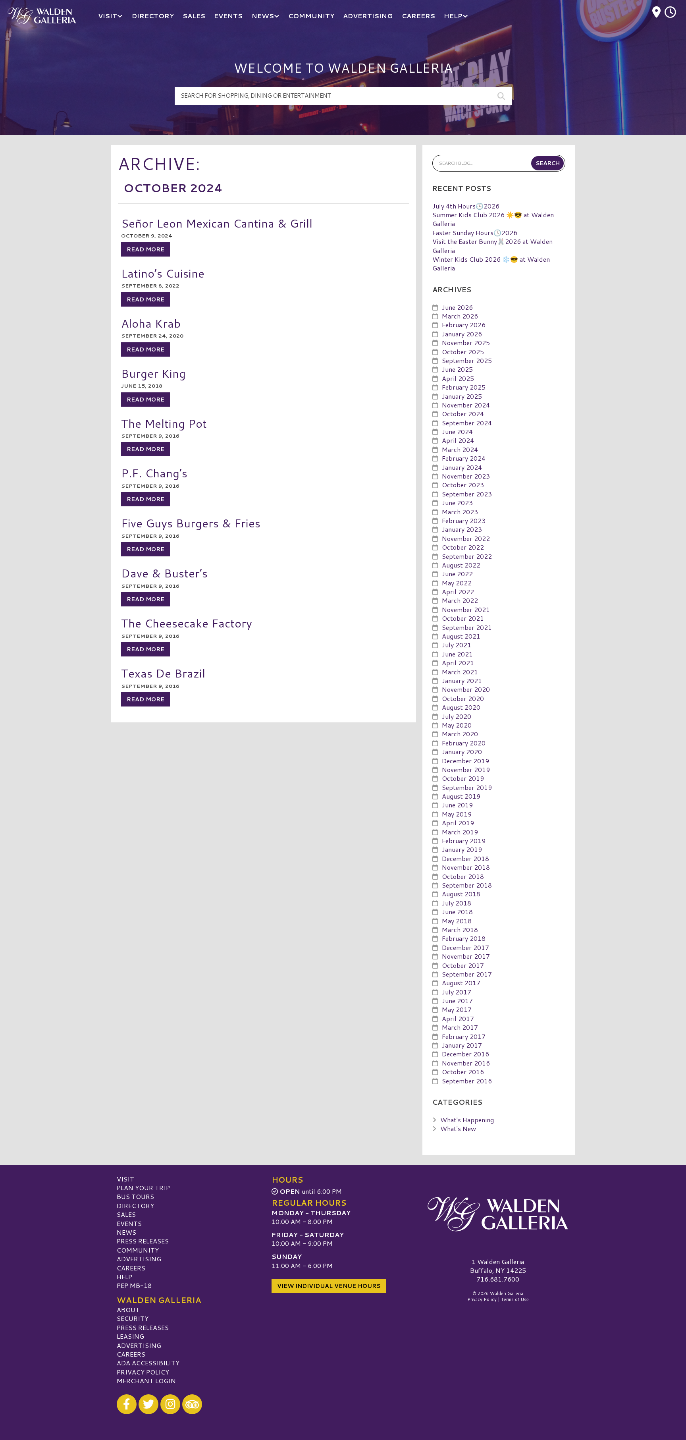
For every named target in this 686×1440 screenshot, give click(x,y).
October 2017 (463, 965)
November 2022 (466, 538)
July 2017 (456, 991)
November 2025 (466, 342)
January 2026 (462, 333)
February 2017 (464, 1036)
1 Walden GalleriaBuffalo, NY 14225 (498, 1266)
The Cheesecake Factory (186, 623)
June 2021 (457, 653)
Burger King (153, 373)
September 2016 (467, 1080)
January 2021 (462, 680)
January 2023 (462, 529)
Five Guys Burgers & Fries (190, 523)
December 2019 (465, 760)
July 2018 (456, 902)
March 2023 (460, 511)
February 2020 (464, 742)
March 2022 (460, 600)
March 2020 (460, 733)
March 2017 (460, 1027)
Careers (131, 1267)
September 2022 (467, 556)
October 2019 (463, 778)
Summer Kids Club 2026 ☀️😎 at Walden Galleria (493, 219)
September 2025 (467, 360)
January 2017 (462, 1045)
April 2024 (458, 440)
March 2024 (460, 449)
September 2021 (467, 627)
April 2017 (458, 1018)
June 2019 (457, 804)
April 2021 (458, 662)
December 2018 (465, 858)
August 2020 (461, 707)
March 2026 (460, 315)
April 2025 (458, 378)
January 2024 (462, 467)
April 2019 (458, 822)
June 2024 (457, 431)
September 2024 (467, 422)
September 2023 (467, 493)
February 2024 (464, 458)
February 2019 (464, 840)
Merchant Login (146, 1380)
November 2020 (466, 689)
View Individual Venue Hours (329, 1286)
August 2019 (461, 796)
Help (124, 1276)
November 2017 (466, 956)
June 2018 (457, 911)
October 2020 (463, 698)
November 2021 (466, 609)
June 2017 (457, 1000)
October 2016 (463, 1071)
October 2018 (463, 876)
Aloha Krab (151, 323)
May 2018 (457, 920)
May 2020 (457, 725)
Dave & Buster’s (164, 573)
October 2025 (463, 351)
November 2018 (466, 867)
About (128, 1309)
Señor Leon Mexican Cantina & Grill (216, 223)
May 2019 (457, 813)
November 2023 (466, 476)
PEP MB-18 (134, 1285)
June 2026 (457, 307)
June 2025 (457, 369)
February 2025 (464, 387)
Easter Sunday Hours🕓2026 (474, 232)
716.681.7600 (497, 1279)
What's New (458, 1128)
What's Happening (467, 1119)
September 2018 (467, 885)
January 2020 (462, 751)
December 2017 (465, 947)
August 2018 (461, 893)
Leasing (130, 1336)
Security (132, 1318)
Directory (135, 1205)
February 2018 (464, 938)
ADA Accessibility (148, 1362)
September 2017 (467, 974)
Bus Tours (135, 1196)
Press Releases (143, 1240)
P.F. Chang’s (154, 473)
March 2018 (460, 929)
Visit (125, 1178)
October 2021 (463, 618)
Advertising (139, 1258)
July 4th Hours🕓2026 (465, 205)
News (126, 1232)
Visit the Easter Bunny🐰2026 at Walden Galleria (492, 246)
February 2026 (464, 324)
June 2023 (457, 502)
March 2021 (460, 671)
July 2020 (456, 716)
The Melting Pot (164, 423)
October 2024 (463, 413)
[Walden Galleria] (497, 1214)
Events (129, 1223)
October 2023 (463, 484)
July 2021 (456, 644)
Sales (126, 1214)
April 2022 (458, 591)
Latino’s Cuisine (162, 273)
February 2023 (464, 520)
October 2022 (463, 547)
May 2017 (457, 1009)
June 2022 (457, 573)
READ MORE (145, 249)
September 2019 (467, 787)
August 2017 (461, 982)
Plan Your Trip (143, 1187)
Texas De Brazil (163, 673)
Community (138, 1250)
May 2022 (457, 582)
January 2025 (462, 396)
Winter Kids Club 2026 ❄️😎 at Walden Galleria (491, 263)
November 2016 (466, 1062)
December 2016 (465, 1053)
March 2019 (460, 831)
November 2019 (466, 769)
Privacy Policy (143, 1371)
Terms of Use (515, 1299)
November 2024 (466, 404)
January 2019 (462, 849)
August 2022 (461, 564)
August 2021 (461, 636)
